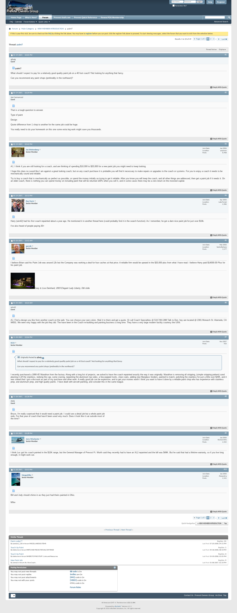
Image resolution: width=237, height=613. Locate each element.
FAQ (11, 22)
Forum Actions (29, 22)
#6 (226, 303)
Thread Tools (210, 49)
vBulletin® (118, 606)
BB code (73, 572)
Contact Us (188, 595)
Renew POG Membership (112, 17)
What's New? (31, 17)
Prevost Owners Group (204, 595)
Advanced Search (221, 22)
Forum (45, 17)
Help (210, 2)
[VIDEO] (73, 580)
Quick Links (43, 22)
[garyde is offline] (17, 248)
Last (223, 39)
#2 (226, 93)
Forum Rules (75, 587)
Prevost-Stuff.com (62, 17)
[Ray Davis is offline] (17, 205)
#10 (225, 469)
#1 (226, 55)
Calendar (18, 22)
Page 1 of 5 (201, 39)
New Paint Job (17, 560)
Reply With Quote (220, 87)
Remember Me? (181, 6)
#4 (226, 195)
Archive (218, 595)
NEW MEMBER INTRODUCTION (51, 29)
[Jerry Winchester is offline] (17, 440)
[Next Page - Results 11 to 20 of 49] (219, 39)
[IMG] (72, 577)
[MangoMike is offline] (15, 479)
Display (221, 49)
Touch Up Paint (17, 548)
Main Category (27, 29)
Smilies (73, 574)
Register (221, 2)
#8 (226, 396)
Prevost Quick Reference (85, 17)
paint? (20, 45)
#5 (226, 240)
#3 (226, 144)
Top (225, 523)
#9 (226, 433)
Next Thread (126, 530)
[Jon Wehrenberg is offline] (17, 152)
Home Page (16, 17)
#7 (226, 337)
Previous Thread (112, 530)
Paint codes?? (16, 541)
